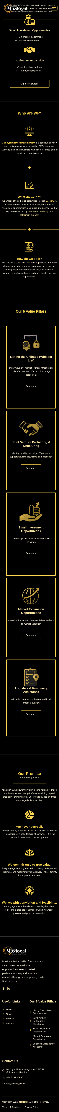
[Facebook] (4, 989)
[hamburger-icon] (54, 8)
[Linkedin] (8, 989)
